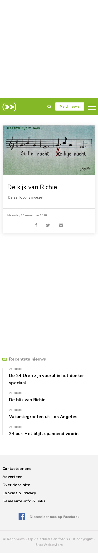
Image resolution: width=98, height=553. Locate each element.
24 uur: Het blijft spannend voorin (43, 433)
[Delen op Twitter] (48, 222)
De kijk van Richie (32, 187)
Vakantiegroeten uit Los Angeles (43, 417)
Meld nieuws (70, 106)
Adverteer (12, 476)
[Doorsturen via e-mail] (61, 222)
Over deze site (16, 485)
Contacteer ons (16, 468)
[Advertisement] (49, 49)
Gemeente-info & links (23, 501)
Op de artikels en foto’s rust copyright (60, 539)
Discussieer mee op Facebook (54, 517)
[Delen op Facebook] (36, 222)
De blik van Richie (27, 400)
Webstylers (53, 544)
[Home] (8, 107)
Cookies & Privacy (19, 493)
